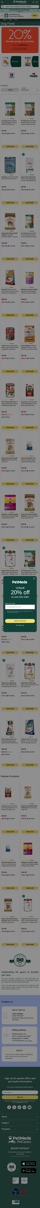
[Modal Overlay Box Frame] (20, 604)
